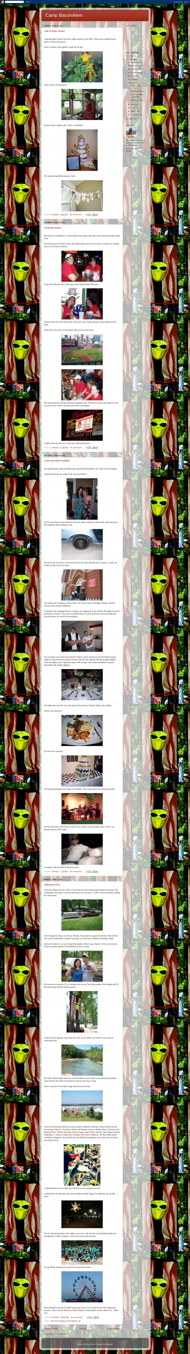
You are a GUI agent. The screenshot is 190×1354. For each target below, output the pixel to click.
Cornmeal (111, 1129)
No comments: (76, 215)
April (133, 108)
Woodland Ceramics (75, 947)
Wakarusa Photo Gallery (74, 1310)
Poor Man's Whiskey (89, 1135)
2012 (131, 56)
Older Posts (113, 1328)
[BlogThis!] (89, 214)
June (133, 83)
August (134, 76)
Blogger (110, 1344)
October (134, 69)
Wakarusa (56, 890)
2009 (131, 119)
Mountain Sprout (71, 1132)
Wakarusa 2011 (52, 884)
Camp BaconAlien (63, 15)
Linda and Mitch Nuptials (57, 460)
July (133, 79)
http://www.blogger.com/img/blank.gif (65, 1321)
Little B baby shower (54, 31)
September (135, 73)
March (134, 111)
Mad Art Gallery (75, 657)
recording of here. (51, 1140)
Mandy (132, 137)
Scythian (76, 1135)
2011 (131, 59)
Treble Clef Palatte (74, 789)
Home (82, 1328)
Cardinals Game (52, 227)
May (133, 104)
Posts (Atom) (60, 1334)
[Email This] (87, 214)
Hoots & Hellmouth (63, 1135)
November (135, 66)
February (135, 115)
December (135, 62)
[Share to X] (92, 214)
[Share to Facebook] (94, 214)
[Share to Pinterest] (97, 214)
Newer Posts (51, 1328)
